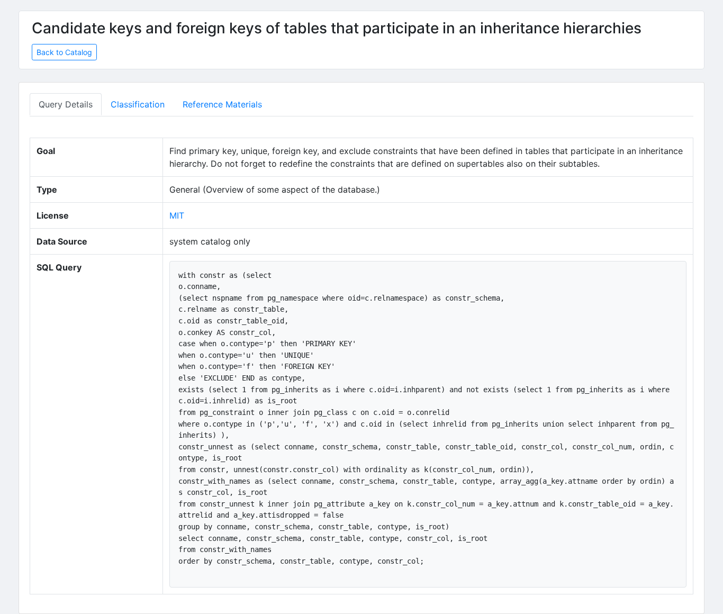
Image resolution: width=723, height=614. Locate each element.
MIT (176, 215)
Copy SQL (659, 273)
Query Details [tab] (66, 104)
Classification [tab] (138, 104)
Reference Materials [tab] (222, 104)
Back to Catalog (64, 52)
